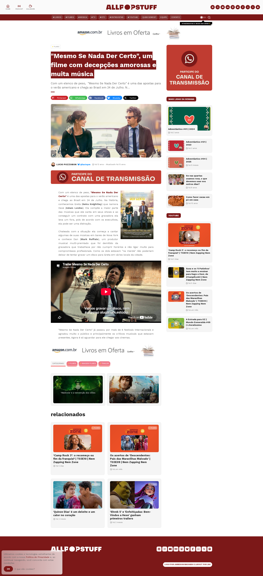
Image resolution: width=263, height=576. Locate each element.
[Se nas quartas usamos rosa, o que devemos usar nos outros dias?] (176, 179)
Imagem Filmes (89, 363)
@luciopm (85, 164)
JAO (209, 564)
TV (94, 17)
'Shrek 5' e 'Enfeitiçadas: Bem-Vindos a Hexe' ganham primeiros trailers (130, 515)
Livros (58, 17)
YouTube (134, 17)
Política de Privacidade (37, 557)
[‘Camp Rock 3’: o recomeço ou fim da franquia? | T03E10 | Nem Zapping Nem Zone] (77, 438)
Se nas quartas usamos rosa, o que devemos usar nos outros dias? (196, 179)
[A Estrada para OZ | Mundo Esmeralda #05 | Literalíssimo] (176, 323)
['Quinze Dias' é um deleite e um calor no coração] (77, 495)
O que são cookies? (24, 569)
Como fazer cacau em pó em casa (197, 198)
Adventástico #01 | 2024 (181, 129)
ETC (103, 17)
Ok (8, 569)
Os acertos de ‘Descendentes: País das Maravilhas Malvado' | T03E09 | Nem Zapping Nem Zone (130, 460)
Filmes (70, 17)
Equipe (163, 17)
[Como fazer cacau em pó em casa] (176, 201)
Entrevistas (117, 17)
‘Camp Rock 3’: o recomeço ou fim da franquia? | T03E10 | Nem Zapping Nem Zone (74, 459)
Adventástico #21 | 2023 (196, 143)
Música (83, 17)
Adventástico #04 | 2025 (196, 160)
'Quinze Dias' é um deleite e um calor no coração (74, 513)
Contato (175, 17)
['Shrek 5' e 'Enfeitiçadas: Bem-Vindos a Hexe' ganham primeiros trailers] (134, 495)
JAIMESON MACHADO (183, 564)
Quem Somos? (149, 17)
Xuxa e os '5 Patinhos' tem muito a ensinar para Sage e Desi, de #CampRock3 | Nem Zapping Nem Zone (198, 274)
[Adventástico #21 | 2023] (176, 145)
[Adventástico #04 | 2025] (176, 162)
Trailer (105, 363)
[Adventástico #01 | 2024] (189, 119)
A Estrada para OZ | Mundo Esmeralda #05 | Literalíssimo (198, 322)
